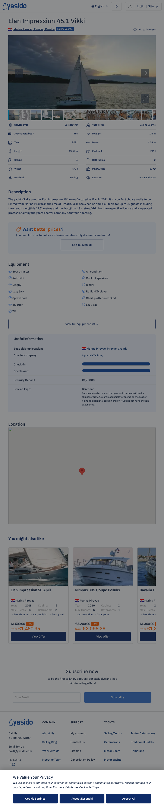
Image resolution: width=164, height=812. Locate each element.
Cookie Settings (35, 798)
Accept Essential (82, 798)
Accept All (128, 798)
